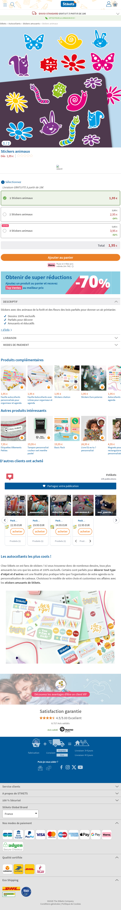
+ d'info (5, 330)
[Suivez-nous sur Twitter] (74, 767)
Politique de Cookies (71, 903)
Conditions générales (50, 903)
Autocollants (15, 23)
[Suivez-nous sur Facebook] (61, 767)
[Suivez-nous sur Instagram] (67, 767)
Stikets (3, 23)
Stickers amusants (31, 23)
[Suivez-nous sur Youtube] (80, 767)
